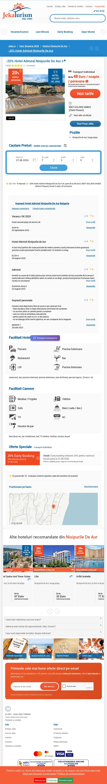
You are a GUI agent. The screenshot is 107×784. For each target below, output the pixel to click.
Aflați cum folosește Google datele (39, 773)
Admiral (16, 269)
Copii (82, 157)
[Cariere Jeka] (91, 649)
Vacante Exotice (19, 31)
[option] (19, 32)
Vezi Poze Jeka (85, 123)
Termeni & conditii (75, 6)
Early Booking (65, 31)
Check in (19, 157)
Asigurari (58, 737)
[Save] (66, 145)
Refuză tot (40, 780)
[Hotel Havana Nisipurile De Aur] (97, 48)
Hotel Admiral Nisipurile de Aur (29, 241)
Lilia (53, 576)
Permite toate (65, 780)
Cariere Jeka (86, 656)
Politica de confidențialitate (71, 773)
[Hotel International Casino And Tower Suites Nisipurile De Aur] (91, 48)
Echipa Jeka (60, 6)
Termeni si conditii (13, 720)
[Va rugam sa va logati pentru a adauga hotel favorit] (54, 88)
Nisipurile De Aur (82, 537)
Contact (88, 6)
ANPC (56, 746)
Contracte (58, 728)
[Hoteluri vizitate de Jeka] (40, 649)
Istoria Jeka (10, 733)
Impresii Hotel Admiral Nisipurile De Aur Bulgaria (42, 203)
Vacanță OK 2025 (21, 216)
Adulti (63, 157)
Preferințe (52, 780)
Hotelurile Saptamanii (14, 656)
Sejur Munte (88, 31)
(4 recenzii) (31, 65)
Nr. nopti (45, 157)
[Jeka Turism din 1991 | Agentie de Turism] (17, 18)
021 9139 (100, 11)
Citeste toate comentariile (44, 208)
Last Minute (42, 31)
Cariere (50, 6)
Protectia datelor (61, 733)
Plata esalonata (60, 741)
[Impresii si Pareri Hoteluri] (66, 649)
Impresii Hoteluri (63, 656)
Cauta (53, 167)
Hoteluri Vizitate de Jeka (40, 656)
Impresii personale (22, 300)
